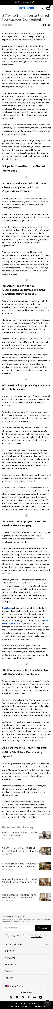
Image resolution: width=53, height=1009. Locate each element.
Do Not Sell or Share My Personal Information (26, 1006)
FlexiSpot (7, 608)
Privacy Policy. (36, 937)
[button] (26, 944)
